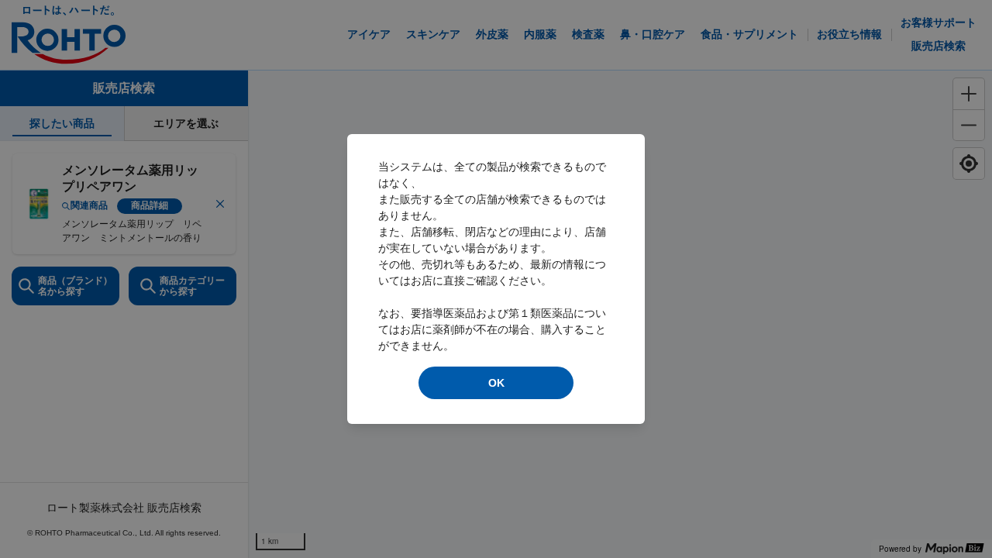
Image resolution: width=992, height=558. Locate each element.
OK (496, 383)
